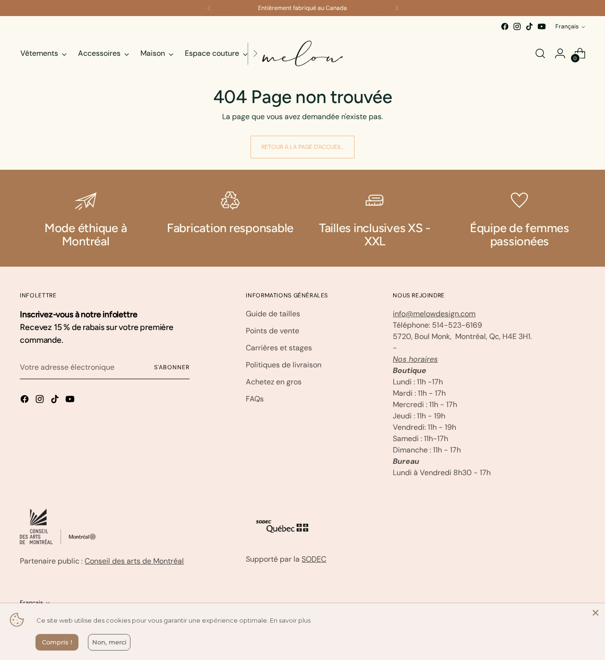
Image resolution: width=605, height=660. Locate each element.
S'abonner (171, 367)
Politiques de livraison (283, 365)
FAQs (255, 399)
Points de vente (272, 331)
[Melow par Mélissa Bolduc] (302, 53)
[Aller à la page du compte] (560, 53)
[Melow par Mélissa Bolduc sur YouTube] (541, 26)
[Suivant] (396, 8)
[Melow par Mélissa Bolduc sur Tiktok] (529, 26)
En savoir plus (290, 620)
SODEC (314, 559)
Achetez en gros (274, 382)
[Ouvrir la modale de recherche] (540, 53)
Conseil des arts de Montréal (134, 561)
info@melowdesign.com (434, 314)
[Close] (595, 612)
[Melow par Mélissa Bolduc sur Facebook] (505, 26)
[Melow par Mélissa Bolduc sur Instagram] (517, 26)
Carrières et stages (279, 348)
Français (567, 26)
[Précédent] (209, 8)
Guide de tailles (273, 314)
